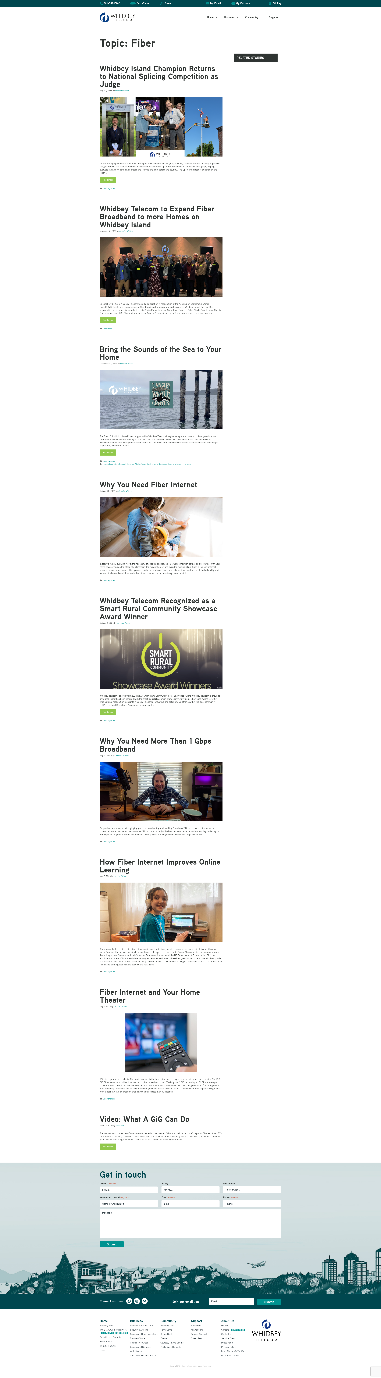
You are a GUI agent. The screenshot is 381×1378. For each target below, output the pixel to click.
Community (251, 17)
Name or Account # (114, 1197)
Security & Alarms (139, 1329)
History (224, 1325)
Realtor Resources (139, 1342)
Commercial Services (140, 1346)
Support (273, 17)
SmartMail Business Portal (143, 1355)
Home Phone (106, 1341)
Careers (232, 1329)
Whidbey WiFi (106, 1325)
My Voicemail (243, 3)
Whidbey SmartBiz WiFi (141, 1325)
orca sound (187, 464)
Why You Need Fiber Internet (148, 484)
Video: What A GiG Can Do (144, 1118)
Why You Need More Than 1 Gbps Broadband (155, 744)
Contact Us (226, 1333)
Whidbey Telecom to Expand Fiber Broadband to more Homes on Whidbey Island (157, 216)
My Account (197, 1329)
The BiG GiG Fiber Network (113, 1331)
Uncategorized (109, 188)
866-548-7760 (112, 3)
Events (163, 1338)
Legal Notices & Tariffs (232, 1351)
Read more (108, 179)
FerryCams (143, 3)
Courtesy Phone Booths (172, 1342)
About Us (227, 1321)
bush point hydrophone (157, 464)
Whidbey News (167, 1325)
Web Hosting (136, 1351)
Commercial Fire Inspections (144, 1333)
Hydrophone (108, 464)
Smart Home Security (110, 1337)
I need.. (108, 1183)
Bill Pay (277, 3)
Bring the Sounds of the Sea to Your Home (160, 353)
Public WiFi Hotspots (170, 1346)
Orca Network (120, 464)
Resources (107, 328)
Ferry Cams (166, 1329)
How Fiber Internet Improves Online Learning (160, 865)
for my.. (165, 1183)
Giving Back (166, 1333)
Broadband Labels (230, 1355)
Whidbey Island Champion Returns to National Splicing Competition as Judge (159, 76)
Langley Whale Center (136, 464)
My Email (215, 3)
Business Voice (137, 1338)
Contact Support (199, 1333)
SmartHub (196, 1325)
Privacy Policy (228, 1346)
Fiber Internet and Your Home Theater (150, 995)
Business (229, 17)
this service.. (229, 1183)
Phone (230, 1197)
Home (210, 17)
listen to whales (174, 464)
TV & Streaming (107, 1345)
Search (169, 3)
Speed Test (196, 1338)
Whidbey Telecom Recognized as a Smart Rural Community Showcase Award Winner (158, 608)
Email (168, 1197)
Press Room (227, 1342)
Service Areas (228, 1338)
